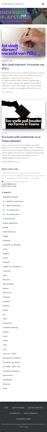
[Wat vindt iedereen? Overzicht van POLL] (23, 42)
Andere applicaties (10, 223)
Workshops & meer (23, 419)
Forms (4, 133)
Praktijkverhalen (30, 413)
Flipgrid (6, 253)
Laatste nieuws (18, 408)
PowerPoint (7, 323)
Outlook (6, 306)
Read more (36, 88)
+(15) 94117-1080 (10, 186)
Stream (6, 332)
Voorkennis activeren (11, 371)
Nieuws (6, 288)
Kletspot (6, 262)
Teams (5, 340)
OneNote (6, 301)
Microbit (6, 280)
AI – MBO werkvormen (12, 205)
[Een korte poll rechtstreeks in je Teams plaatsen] (23, 114)
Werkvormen (8, 375)
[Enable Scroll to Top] (42, 427)
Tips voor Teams (9, 354)
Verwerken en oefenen (12, 358)
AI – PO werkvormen (11, 210)
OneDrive (6, 297)
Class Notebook (9, 232)
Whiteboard (7, 380)
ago (8, 92)
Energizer (6, 240)
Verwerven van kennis (11, 362)
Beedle (5, 227)
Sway (5, 336)
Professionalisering (10, 327)
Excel (5, 249)
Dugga (5, 236)
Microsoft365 (7, 61)
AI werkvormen (9, 219)
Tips (4, 349)
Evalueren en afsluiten (12, 245)
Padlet (5, 310)
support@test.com (9, 184)
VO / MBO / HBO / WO (11, 366)
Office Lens (7, 293)
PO (4, 314)
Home (6, 408)
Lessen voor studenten (12, 266)
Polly (5, 319)
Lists (5, 275)
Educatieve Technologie (11, 424)
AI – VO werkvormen (11, 214)
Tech (5, 345)
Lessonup (6, 271)
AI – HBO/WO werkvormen (13, 201)
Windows (6, 384)
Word (5, 388)
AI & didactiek (15, 413)
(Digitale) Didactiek (10, 197)
